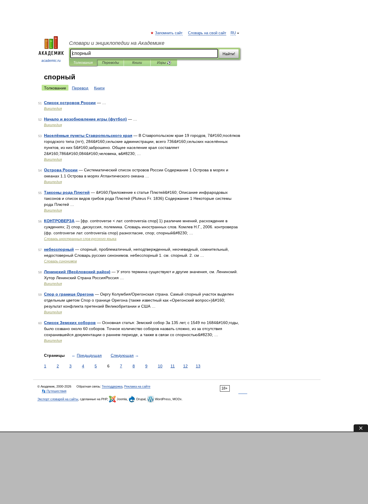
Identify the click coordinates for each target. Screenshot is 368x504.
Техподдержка (112, 386)
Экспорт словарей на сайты (57, 399)
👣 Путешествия (54, 391)
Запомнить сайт (169, 33)
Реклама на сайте (137, 386)
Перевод (80, 88)
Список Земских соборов (70, 322)
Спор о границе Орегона (69, 294)
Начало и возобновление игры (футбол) (85, 119)
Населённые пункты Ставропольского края (88, 135)
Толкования (83, 63)
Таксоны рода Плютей (67, 192)
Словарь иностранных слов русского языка (80, 239)
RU (233, 33)
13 (198, 366)
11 (172, 366)
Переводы (110, 63)
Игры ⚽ (164, 63)
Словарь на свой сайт (207, 33)
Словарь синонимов (60, 261)
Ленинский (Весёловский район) (77, 271)
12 (185, 366)
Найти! (229, 53)
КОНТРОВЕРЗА (59, 221)
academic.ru (51, 61)
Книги (137, 63)
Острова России (61, 170)
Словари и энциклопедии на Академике (116, 43)
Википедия (53, 109)
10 (160, 366)
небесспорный (59, 249)
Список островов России (70, 102)
